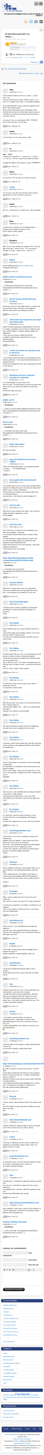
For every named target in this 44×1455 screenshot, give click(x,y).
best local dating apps (18, 602)
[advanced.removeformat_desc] (33, 1269)
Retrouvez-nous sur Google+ (22, 1439)
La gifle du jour (7, 1315)
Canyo (12, 187)
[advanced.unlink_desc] (25, 1269)
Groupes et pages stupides (11, 1363)
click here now (15, 524)
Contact (27, 1428)
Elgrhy (12, 260)
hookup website (16, 582)
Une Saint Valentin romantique (15, 69)
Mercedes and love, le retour (29, 73)
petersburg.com (16, 920)
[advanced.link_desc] (23, 1269)
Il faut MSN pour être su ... (11, 1335)
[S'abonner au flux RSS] (26, 22)
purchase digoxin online (25, 265)
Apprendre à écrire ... (18, 57)
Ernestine (13, 891)
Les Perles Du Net (8, 1410)
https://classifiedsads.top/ (20, 1120)
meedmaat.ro (15, 963)
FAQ (34, 1428)
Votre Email (32, 1260)
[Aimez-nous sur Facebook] (36, 22)
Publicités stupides (9, 1376)
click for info (14, 505)
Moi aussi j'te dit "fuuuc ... (10, 1328)
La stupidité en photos (10, 1373)
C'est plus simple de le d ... (11, 1318)
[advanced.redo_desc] (19, 1269)
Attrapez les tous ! (8, 1308)
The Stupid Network (12, 1434)
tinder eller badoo (16, 444)
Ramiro (12, 1012)
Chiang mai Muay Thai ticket (15, 1222)
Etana (6, 210)
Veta (11, 1175)
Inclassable (6, 1366)
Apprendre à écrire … (9, 1356)
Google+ (36, 1395)
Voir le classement (8, 1341)
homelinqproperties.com (19, 831)
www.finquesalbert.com (19, 1039)
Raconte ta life (7, 1379)
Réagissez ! (35, 62)
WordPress (16, 1441)
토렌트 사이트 (8, 400)
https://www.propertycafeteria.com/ (24, 1203)
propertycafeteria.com (18, 1156)
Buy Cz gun (8, 422)
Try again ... (6, 1312)
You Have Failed (8, 1417)
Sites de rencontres (30, 1397)
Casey (12, 1137)
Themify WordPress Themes (22, 1443)
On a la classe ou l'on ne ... (11, 1331)
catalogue (12, 1395)
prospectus (20, 1397)
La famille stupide (8, 1370)
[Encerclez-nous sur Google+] (41, 22)
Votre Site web (33, 1265)
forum (31, 1395)
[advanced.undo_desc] (16, 1269)
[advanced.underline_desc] (9, 1269)
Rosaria (12, 1096)
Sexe (4, 1383)
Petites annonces (12, 1397)
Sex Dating (14, 623)
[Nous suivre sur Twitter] (31, 22)
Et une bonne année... (10, 1325)
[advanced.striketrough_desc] (13, 1269)
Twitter (5, 1399)
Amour (5, 1353)
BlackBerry (6, 1395)
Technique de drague (9, 1321)
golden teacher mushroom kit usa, (17, 277)
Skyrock (38, 1397)
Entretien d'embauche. (10, 1305)
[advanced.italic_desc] (7, 1269)
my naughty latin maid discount (22, 480)
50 (41, 30)
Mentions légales (16, 1428)
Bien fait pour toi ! (8, 1360)
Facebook (32, 57)
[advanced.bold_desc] (4, 1269)
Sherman (13, 862)
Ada (11, 984)
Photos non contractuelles (11, 1414)
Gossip (5, 1397)
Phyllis (12, 944)
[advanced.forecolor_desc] (29, 1269)
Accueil (6, 1428)
